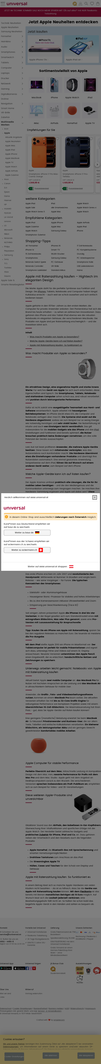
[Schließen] (95, 497)
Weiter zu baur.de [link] (24, 533)
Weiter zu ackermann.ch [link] (24, 550)
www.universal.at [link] (48, 567)
